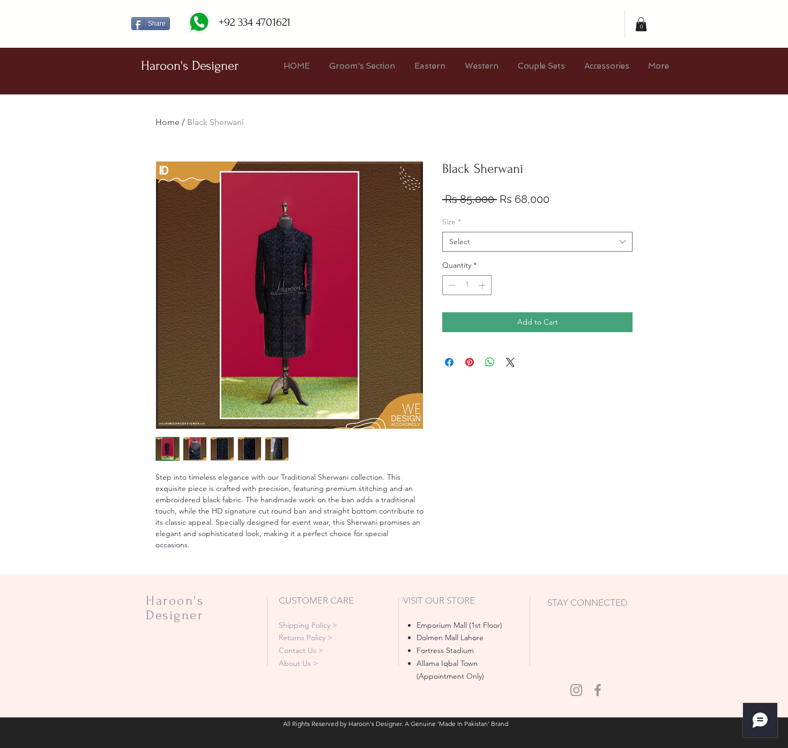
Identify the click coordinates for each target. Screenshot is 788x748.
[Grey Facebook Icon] (598, 690)
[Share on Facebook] (449, 362)
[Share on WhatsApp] (490, 362)
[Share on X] (510, 362)
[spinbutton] (467, 285)
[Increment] (483, 285)
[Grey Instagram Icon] (576, 690)
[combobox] (537, 242)
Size (451, 221)
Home (167, 122)
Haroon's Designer (190, 65)
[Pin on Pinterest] (469, 362)
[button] (641, 24)
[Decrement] (450, 285)
